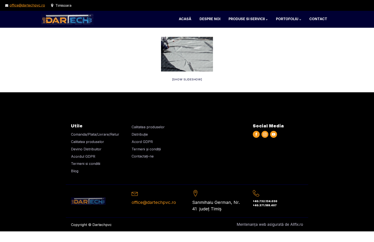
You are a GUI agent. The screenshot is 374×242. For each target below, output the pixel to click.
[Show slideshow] (187, 79)
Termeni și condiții (146, 149)
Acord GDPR (142, 142)
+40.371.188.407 (265, 205)
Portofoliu (287, 19)
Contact (318, 19)
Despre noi (210, 19)
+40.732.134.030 (265, 201)
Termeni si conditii (85, 163)
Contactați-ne (143, 156)
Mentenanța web (251, 224)
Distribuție (140, 134)
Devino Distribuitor (86, 149)
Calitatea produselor (87, 142)
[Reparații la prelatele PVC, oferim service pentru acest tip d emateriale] (187, 54)
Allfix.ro (296, 224)
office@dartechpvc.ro (27, 5)
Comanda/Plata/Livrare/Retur (95, 134)
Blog (74, 171)
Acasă (185, 19)
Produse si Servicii (247, 19)
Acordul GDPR (83, 156)
